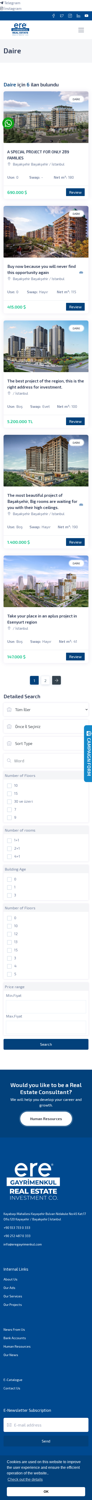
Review (75, 192)
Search (46, 1044)
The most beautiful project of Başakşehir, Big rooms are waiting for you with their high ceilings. (42, 501)
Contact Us (12, 1388)
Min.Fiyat (13, 995)
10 (16, 785)
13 (15, 941)
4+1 (17, 856)
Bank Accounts (15, 1338)
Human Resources (46, 1118)
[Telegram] (1, 2)
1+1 (16, 840)
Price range (15, 986)
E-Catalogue (13, 1380)
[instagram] (1, 8)
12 (16, 933)
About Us (10, 1279)
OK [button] (46, 1491)
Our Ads (9, 1288)
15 (16, 793)
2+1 (17, 848)
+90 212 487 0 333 (17, 1236)
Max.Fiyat (14, 1016)
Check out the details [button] (25, 1479)
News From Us (14, 1329)
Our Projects (13, 1305)
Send (46, 1441)
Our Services (13, 1296)
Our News (11, 1355)
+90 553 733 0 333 (17, 1228)
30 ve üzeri (23, 801)
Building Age (15, 869)
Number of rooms (20, 830)
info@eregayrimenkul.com (23, 1244)
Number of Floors (20, 775)
